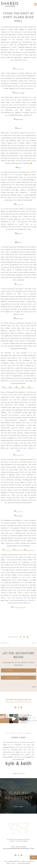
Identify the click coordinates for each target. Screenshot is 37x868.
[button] (20, 637)
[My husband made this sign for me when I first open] (14, 718)
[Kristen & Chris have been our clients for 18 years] (23, 718)
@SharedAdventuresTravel (19, 702)
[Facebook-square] (15, 707)
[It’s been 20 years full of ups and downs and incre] (4, 718)
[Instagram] (18, 707)
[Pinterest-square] (21, 707)
